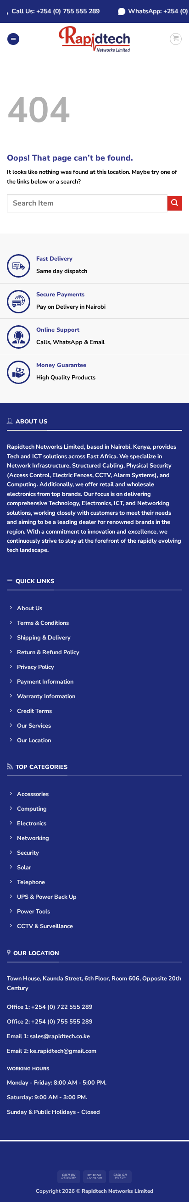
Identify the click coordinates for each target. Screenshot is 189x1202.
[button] (13, 39)
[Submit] (174, 203)
